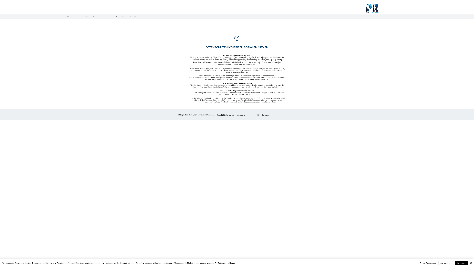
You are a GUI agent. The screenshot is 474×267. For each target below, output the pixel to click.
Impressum (240, 115)
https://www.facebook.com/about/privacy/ (205, 77)
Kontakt (220, 115)
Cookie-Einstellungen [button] (428, 263)
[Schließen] (471, 263)
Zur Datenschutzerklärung (225, 263)
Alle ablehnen (445, 263)
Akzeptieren (461, 263)
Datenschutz (229, 115)
